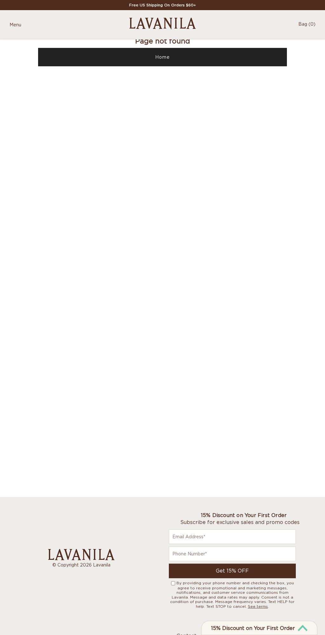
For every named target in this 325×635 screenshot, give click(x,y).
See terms (258, 606)
